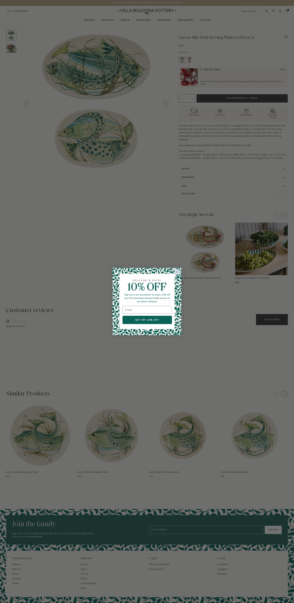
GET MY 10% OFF (147, 319)
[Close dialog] (177, 272)
